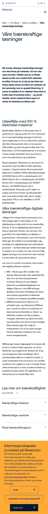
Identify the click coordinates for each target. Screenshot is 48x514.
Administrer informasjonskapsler (23, 499)
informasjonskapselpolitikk (16, 477)
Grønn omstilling (29, 23)
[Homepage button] (11, 12)
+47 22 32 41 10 (10, 3)
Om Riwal (14, 23)
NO (42, 3)
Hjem (4, 23)
